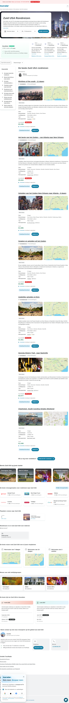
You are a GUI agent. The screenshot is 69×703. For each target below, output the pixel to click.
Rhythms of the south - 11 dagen (37, 56)
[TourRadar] (4, 6)
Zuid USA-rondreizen (24, 9)
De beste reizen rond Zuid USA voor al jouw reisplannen (9, 94)
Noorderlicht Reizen (5, 659)
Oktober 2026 (5, 619)
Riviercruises (3, 661)
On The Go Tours (31, 222)
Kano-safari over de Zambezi (7, 666)
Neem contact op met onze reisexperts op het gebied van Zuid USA (9, 106)
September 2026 (6, 615)
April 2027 (39, 615)
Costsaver (29, 119)
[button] (43, 126)
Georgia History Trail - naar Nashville (49, 56)
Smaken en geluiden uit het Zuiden (62, 56)
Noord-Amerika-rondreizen (8, 9)
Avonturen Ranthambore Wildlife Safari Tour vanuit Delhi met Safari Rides (17, 664)
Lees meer (5, 28)
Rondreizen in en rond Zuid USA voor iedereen (8, 90)
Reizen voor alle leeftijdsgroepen (8, 98)
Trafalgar (29, 278)
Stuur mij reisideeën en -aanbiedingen (14, 689)
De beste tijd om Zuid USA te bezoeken (8, 102)
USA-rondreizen (16, 9)
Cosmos (29, 334)
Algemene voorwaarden (29, 700)
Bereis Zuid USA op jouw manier (9, 78)
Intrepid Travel (30, 174)
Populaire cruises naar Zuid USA (8, 86)
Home (1, 9)
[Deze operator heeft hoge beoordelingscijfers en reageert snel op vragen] (34, 119)
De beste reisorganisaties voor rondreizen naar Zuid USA (9, 82)
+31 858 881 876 (56, 646)
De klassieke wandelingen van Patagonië (10, 668)
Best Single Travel (31, 438)
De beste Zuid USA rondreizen (8, 74)
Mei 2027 (39, 619)
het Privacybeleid (11, 698)
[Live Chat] (66, 700)
